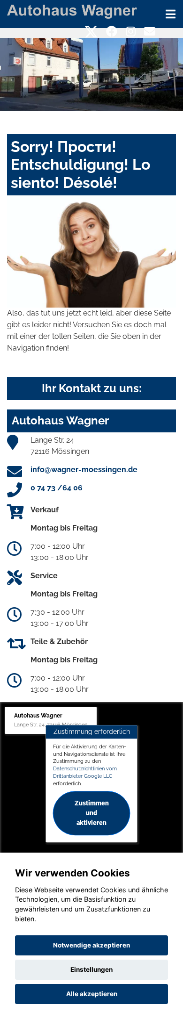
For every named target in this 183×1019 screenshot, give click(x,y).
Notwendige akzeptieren (91, 945)
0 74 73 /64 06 (56, 487)
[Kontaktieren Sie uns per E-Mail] (149, 31)
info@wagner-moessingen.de (83, 469)
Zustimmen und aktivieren (92, 813)
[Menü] (170, 14)
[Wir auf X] (91, 31)
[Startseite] (72, 10)
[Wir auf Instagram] (131, 31)
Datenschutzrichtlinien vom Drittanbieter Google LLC (85, 772)
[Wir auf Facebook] (111, 31)
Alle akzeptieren (91, 993)
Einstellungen (91, 969)
